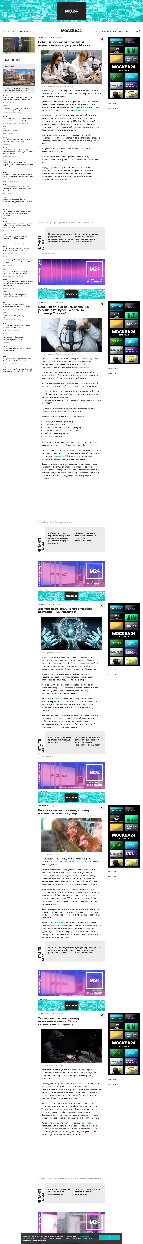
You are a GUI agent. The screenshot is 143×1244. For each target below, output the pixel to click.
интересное (15, 230)
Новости (11, 60)
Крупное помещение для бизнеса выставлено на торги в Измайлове (16, 272)
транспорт (6, 206)
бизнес (21, 276)
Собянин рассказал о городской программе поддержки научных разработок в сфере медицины (59, 538)
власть (5, 102)
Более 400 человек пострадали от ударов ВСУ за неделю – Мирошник (16, 295)
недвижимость (13, 276)
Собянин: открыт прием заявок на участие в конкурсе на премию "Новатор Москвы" (86, 238)
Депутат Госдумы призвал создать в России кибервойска (87, 1192)
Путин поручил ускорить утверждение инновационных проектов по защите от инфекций (60, 238)
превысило (59, 456)
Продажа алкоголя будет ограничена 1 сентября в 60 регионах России (17, 360)
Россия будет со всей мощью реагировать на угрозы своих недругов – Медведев (18, 164)
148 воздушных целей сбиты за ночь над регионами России (18, 130)
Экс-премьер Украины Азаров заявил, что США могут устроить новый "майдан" (17, 213)
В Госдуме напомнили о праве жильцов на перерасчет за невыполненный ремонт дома (18, 284)
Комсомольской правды (83, 663)
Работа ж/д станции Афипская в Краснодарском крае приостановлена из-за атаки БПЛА (17, 201)
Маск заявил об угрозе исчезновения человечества (17, 349)
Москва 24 (71, 30)
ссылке (68, 383)
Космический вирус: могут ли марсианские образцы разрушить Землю (61, 950)
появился (58, 698)
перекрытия (15, 243)
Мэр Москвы (9, 66)
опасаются (87, 1122)
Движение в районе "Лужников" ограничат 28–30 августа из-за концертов (15, 238)
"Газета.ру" (56, 1078)
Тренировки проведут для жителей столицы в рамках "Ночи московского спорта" (17, 189)
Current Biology (81, 861)
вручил (79, 167)
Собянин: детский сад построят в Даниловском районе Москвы (17, 89)
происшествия (8, 133)
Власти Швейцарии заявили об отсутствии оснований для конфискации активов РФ (15, 338)
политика (12, 102)
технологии (24, 123)
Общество (59, 1014)
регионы (24, 206)
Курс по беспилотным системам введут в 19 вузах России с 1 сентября (18, 119)
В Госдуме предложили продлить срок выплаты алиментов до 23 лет (17, 140)
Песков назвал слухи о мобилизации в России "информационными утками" (17, 98)
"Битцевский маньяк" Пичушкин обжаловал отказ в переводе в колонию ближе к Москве (18, 152)
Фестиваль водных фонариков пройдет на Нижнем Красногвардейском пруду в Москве (18, 261)
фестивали (11, 265)
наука (52, 253)
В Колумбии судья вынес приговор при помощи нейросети (60, 740)
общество (6, 113)
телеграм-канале (82, 110)
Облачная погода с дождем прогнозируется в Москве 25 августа (17, 316)
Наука (58, 604)
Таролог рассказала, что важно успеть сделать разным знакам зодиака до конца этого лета (17, 226)
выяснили (59, 922)
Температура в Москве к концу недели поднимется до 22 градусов (17, 109)
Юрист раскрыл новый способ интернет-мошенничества (59, 1192)
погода (13, 113)
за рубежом (21, 253)
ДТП (15, 253)
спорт (10, 193)
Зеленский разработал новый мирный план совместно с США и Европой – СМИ (18, 370)
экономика (6, 342)
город (19, 113)
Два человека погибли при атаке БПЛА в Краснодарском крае (17, 326)
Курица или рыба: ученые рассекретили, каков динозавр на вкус (87, 950)
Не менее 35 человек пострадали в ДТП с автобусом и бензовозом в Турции (18, 249)
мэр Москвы (45, 253)
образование (7, 123)
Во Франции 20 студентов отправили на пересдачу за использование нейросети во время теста (87, 741)
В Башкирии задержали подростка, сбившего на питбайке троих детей (16, 305)
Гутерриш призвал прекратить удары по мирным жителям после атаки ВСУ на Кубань (18, 176)
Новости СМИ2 (43, 288)
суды (5, 156)
